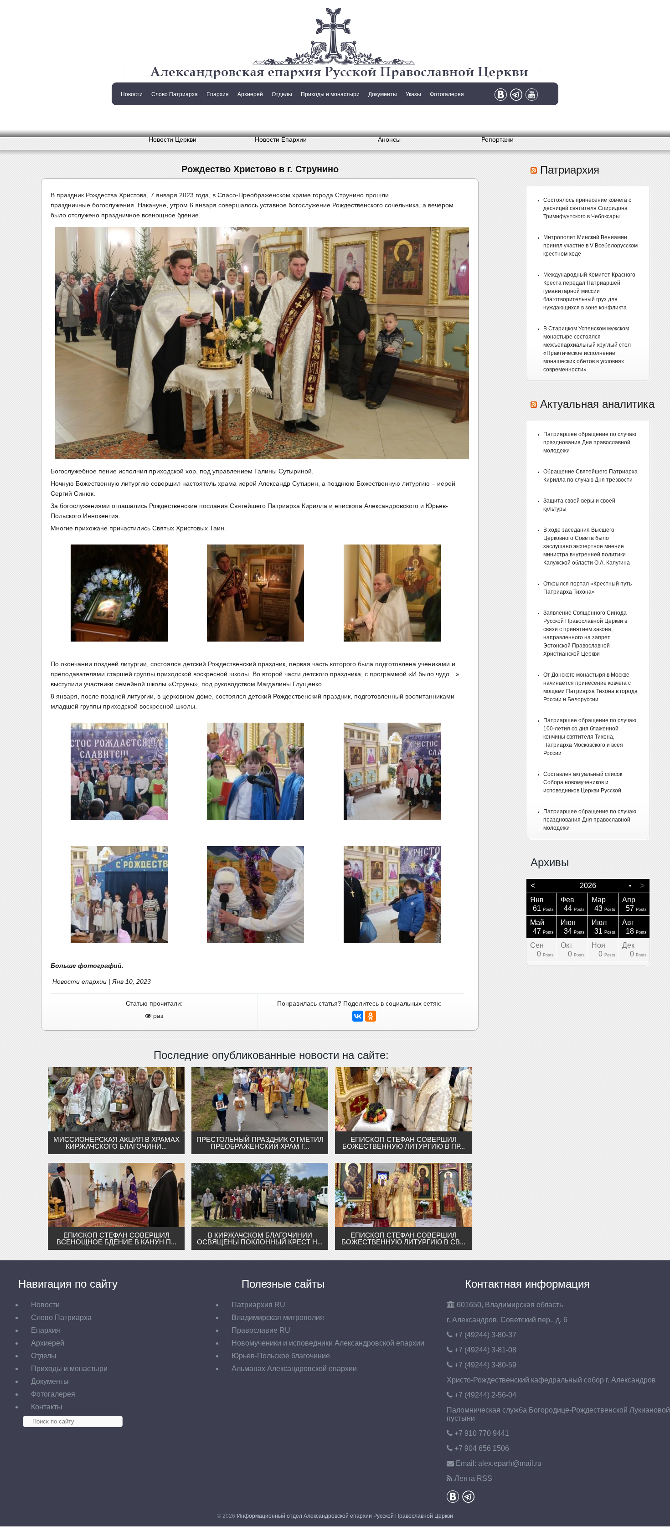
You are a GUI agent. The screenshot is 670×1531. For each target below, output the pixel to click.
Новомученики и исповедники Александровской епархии (328, 1343)
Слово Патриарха (174, 94)
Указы (413, 94)
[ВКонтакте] (357, 1016)
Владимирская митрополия (278, 1317)
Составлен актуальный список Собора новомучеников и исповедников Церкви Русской (582, 782)
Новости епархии (79, 981)
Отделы (282, 94)
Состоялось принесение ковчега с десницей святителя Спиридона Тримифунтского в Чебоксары (587, 208)
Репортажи (497, 139)
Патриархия (569, 170)
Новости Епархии (281, 139)
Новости (132, 94)
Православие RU (261, 1330)
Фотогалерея (447, 94)
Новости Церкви (172, 139)
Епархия (217, 94)
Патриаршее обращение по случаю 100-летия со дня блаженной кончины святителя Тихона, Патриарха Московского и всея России (589, 736)
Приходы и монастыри (330, 94)
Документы (382, 94)
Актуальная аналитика (597, 404)
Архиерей (250, 94)
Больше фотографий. (87, 965)
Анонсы (389, 139)
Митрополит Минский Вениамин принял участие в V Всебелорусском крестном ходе (590, 245)
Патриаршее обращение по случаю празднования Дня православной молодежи (589, 442)
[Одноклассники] (370, 1016)
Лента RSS (473, 1478)
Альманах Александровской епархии (294, 1368)
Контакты (131, 117)
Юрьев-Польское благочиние (281, 1356)
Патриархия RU (258, 1305)
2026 (588, 885)
